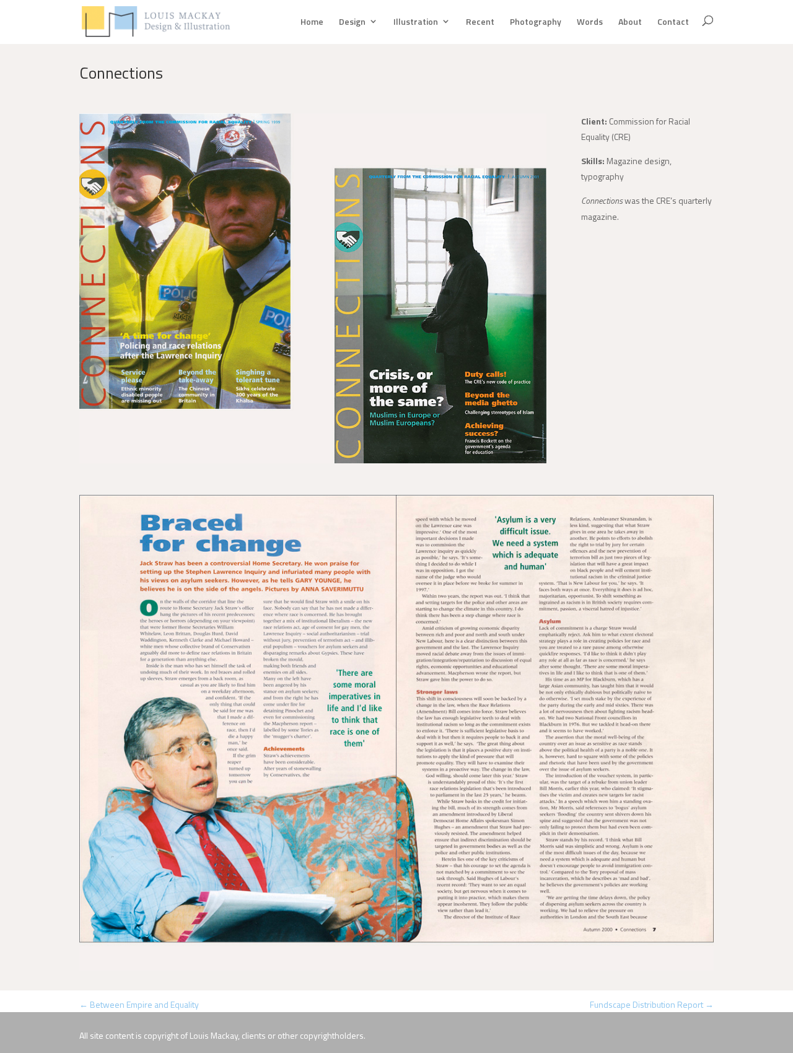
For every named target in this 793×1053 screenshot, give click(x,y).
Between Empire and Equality (139, 1004)
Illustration (415, 21)
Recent (480, 21)
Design (352, 21)
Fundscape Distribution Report (652, 1004)
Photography (535, 21)
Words (590, 21)
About (630, 21)
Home (311, 21)
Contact (673, 21)
